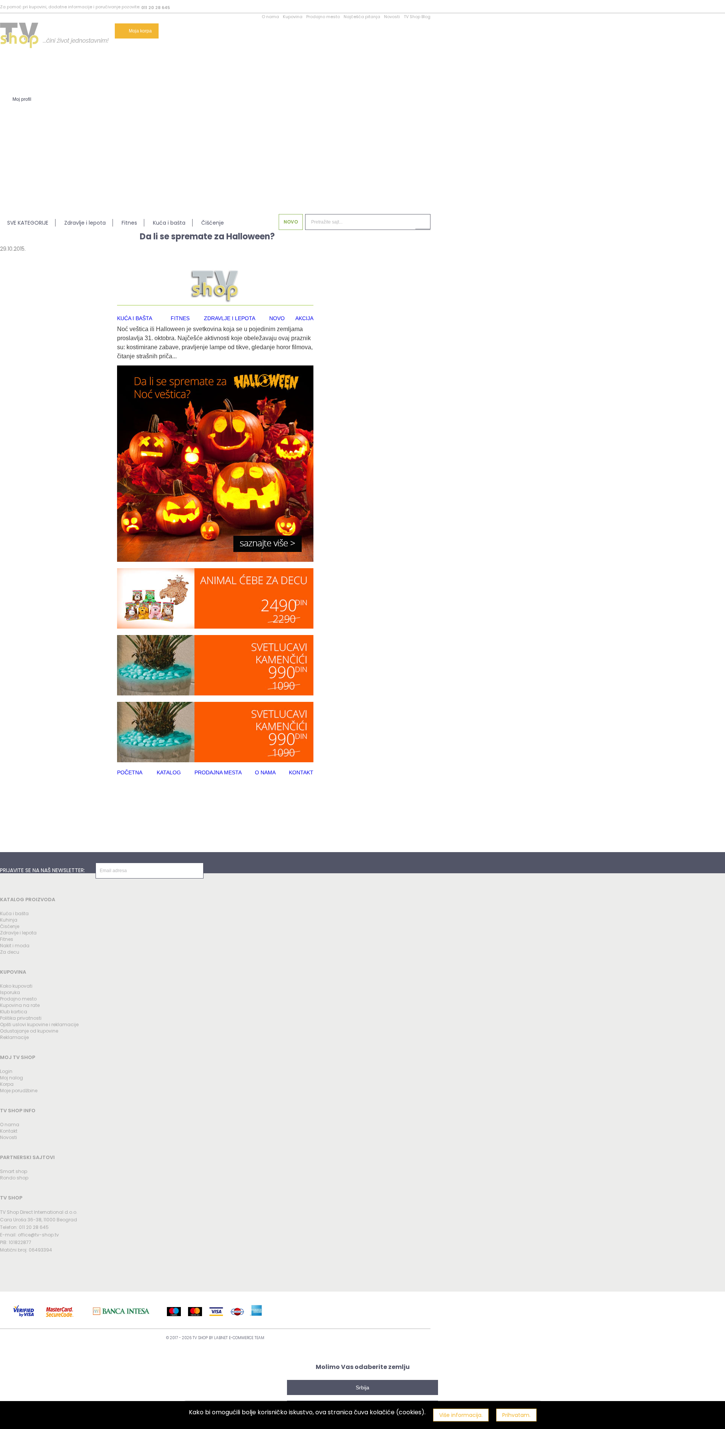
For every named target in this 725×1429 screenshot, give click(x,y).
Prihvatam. (516, 1415)
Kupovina (292, 17)
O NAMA (265, 772)
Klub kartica (13, 1011)
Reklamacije (14, 1037)
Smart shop (13, 1171)
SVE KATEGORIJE (27, 223)
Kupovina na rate (20, 1005)
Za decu (9, 952)
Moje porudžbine (18, 1090)
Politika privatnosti (21, 1018)
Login (6, 1071)
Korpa (7, 1084)
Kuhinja (8, 920)
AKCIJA (304, 318)
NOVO (291, 222)
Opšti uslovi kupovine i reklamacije (39, 1024)
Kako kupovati (16, 986)
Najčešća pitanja (362, 17)
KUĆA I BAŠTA (134, 318)
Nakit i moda (14, 945)
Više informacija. (461, 1415)
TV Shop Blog (417, 17)
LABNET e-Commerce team (239, 1338)
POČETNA (129, 772)
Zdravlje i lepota (85, 223)
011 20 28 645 (155, 8)
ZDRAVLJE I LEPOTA (229, 318)
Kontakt (8, 1131)
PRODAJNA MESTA (218, 772)
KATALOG (169, 772)
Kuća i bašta (169, 223)
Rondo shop (14, 1178)
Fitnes (129, 223)
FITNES (180, 318)
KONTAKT (301, 772)
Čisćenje (9, 926)
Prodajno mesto (323, 17)
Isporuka (10, 992)
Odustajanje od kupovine (29, 1031)
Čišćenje (212, 223)
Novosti (392, 17)
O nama (270, 17)
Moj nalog (11, 1077)
